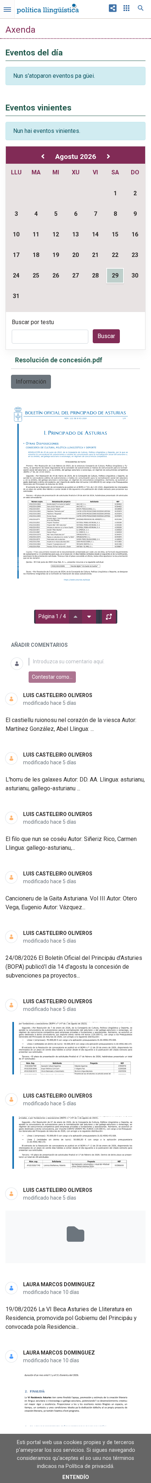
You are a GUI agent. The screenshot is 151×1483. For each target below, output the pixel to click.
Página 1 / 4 (52, 616)
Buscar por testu (33, 322)
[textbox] (84, 662)
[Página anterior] (75, 617)
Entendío (75, 1477)
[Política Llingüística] (47, 7)
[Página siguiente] (89, 617)
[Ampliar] (109, 617)
